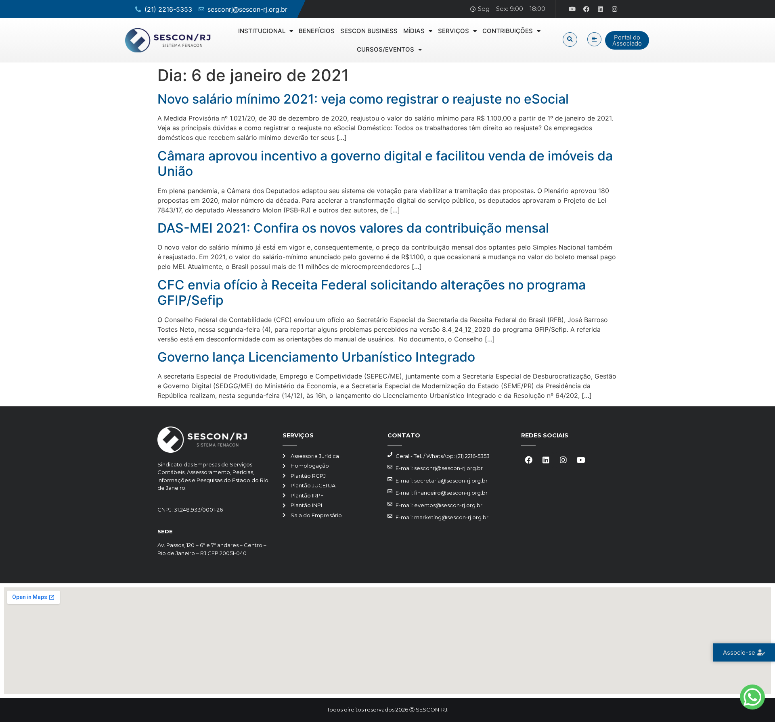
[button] (570, 39)
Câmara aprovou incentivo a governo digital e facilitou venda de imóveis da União (385, 163)
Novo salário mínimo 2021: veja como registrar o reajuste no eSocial (363, 99)
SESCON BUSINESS (369, 31)
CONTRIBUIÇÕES (507, 31)
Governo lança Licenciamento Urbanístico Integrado (316, 357)
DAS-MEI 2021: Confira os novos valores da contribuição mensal (353, 228)
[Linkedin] (601, 9)
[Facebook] (586, 9)
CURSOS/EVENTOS (385, 49)
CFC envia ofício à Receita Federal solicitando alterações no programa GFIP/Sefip (371, 292)
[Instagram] (615, 9)
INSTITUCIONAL (261, 31)
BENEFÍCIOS (317, 31)
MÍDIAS (414, 31)
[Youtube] (572, 9)
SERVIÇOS (453, 31)
